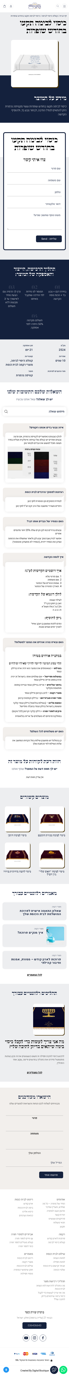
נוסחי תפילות (27, 1273)
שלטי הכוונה (59, 1270)
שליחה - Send (48, 239)
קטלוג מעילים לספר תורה (21, 1242)
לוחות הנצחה (59, 1258)
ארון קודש (28, 1203)
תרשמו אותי (51, 1175)
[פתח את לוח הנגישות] (6, 1370)
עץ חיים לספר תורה (24, 1238)
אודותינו (61, 1199)
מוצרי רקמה (27, 1262)
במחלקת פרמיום (53, 716)
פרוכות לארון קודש (56, 1238)
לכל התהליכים (34, 1072)
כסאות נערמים (26, 1215)
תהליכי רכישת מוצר (54, 1281)
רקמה (62, 1234)
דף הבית (63, 15)
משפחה (34, 1133)
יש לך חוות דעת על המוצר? (34, 769)
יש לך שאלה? (34, 399)
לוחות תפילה (59, 1262)
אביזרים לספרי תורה (22, 1234)
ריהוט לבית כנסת (24, 1199)
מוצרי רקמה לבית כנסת (19, 365)
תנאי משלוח (59, 1222)
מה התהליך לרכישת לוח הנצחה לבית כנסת (50, 1287)
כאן (29, 501)
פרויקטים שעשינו (57, 1218)
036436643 (34, 1325)
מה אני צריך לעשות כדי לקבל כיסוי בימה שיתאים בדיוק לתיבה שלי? (51, 1296)
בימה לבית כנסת (25, 1207)
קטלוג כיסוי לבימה (50, 15)
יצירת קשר (60, 1215)
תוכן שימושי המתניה (23, 1270)
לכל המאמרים (34, 975)
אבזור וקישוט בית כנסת (54, 1266)
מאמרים (28, 1254)
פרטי (34, 1118)
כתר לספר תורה (25, 1246)
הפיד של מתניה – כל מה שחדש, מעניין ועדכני (53, 1205)
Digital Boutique (40, 1370)
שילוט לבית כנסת (55, 1254)
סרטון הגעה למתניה (56, 1211)
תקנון (62, 1226)
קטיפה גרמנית (24, 375)
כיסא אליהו (27, 1211)
